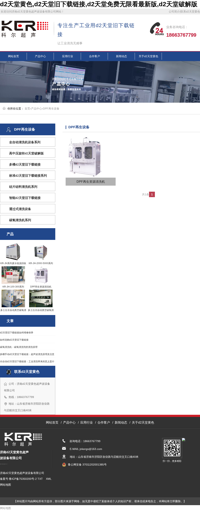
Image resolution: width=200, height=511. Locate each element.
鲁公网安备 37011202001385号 (87, 464)
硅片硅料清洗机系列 (23, 186)
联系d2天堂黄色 (190, 11)
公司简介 (174, 11)
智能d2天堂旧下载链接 (25, 197)
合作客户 (94, 56)
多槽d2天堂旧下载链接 (25, 164)
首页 (27, 108)
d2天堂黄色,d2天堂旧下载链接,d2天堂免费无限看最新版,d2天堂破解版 (98, 4)
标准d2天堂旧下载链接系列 (28, 175)
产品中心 (40, 56)
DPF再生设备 (51, 108)
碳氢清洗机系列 (20, 220)
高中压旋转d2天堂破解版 (26, 153)
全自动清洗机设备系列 (24, 142)
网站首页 (13, 56)
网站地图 (5, 484)
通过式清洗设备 (20, 209)
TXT (40, 478)
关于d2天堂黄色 (148, 56)
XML (48, 478)
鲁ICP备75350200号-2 (23, 478)
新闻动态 (121, 56)
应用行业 (67, 56)
